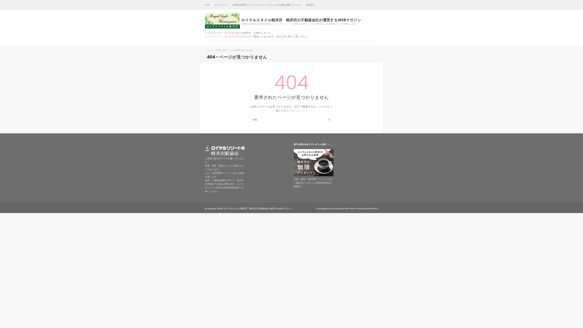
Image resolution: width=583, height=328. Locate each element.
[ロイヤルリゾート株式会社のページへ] (225, 155)
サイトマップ (221, 4)
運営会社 (310, 4)
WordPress (373, 208)
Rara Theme (350, 208)
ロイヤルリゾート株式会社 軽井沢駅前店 (227, 37)
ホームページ (299, 111)
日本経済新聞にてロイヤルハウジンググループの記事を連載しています (267, 4)
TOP (207, 4)
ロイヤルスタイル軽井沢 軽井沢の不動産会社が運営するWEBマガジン (301, 20)
